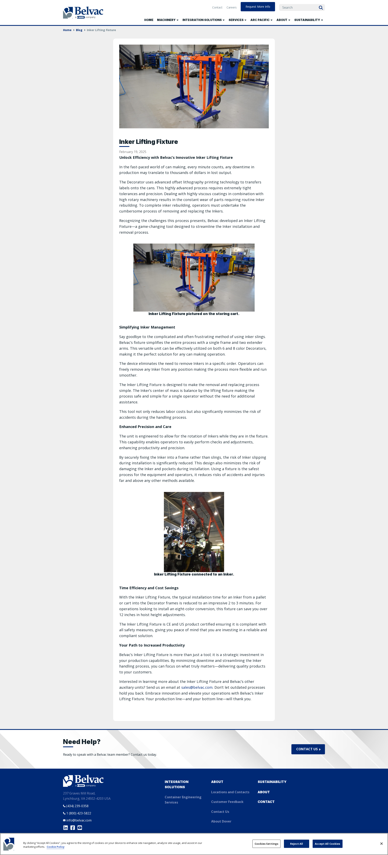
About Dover (221, 821)
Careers (232, 7)
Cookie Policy (55, 847)
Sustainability (272, 782)
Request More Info (258, 6)
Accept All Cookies (327, 843)
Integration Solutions (177, 784)
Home (148, 20)
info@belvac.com (79, 820)
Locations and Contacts (230, 792)
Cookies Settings (266, 843)
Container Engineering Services (183, 800)
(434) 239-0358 (77, 806)
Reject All (296, 843)
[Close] (381, 843)
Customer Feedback (227, 802)
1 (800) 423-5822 (78, 813)
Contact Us (307, 749)
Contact (217, 7)
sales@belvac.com (197, 687)
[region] (194, 844)
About (217, 782)
